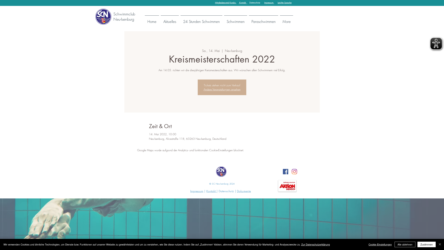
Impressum (269, 2)
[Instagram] (294, 171)
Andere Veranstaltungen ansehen (222, 89)
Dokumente (244, 191)
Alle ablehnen (405, 244)
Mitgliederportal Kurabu (226, 2)
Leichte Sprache (285, 2)
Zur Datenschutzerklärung (315, 244)
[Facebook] (285, 171)
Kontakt (243, 2)
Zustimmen (426, 244)
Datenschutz (254, 2)
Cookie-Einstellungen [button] (380, 244)
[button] (235, 20)
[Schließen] (440, 244)
